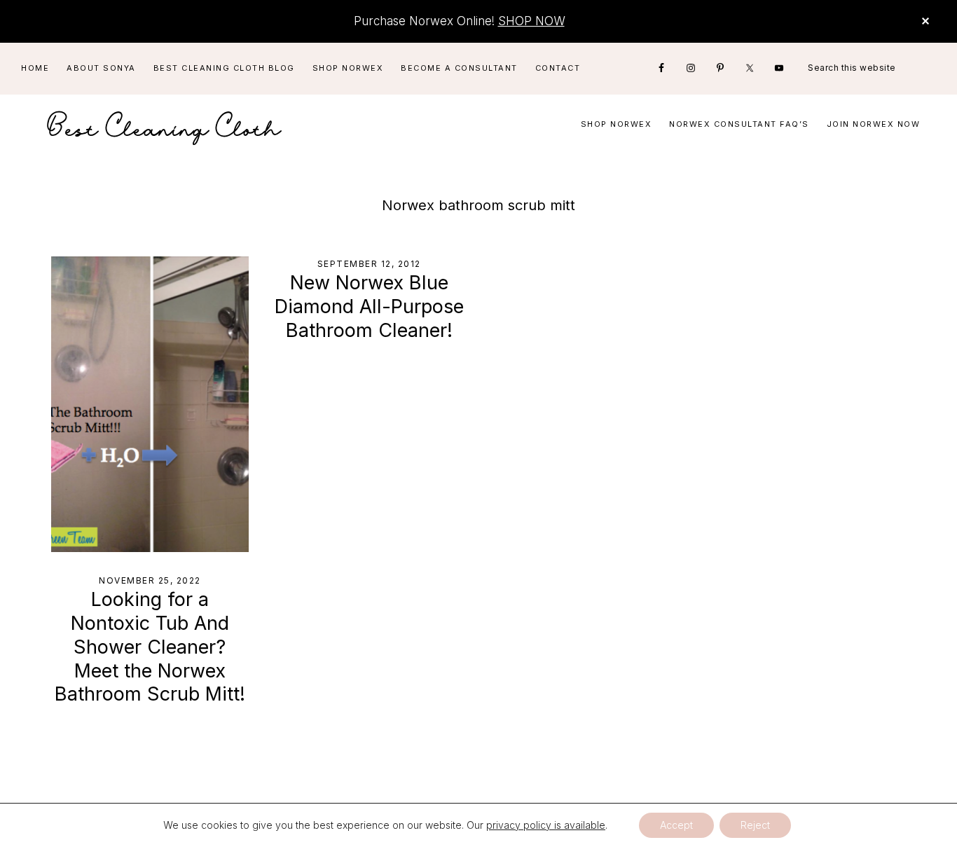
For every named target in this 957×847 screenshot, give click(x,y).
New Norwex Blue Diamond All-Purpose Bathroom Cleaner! (369, 306)
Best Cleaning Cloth (164, 124)
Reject (755, 825)
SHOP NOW (531, 21)
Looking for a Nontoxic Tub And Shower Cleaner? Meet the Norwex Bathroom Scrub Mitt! (150, 646)
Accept (676, 825)
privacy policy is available (545, 825)
